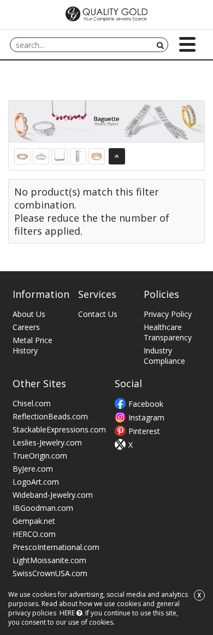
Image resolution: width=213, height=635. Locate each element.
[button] (187, 44)
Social (128, 383)
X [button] (199, 595)
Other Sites (39, 383)
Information (41, 294)
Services (97, 294)
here (67, 613)
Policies (161, 294)
